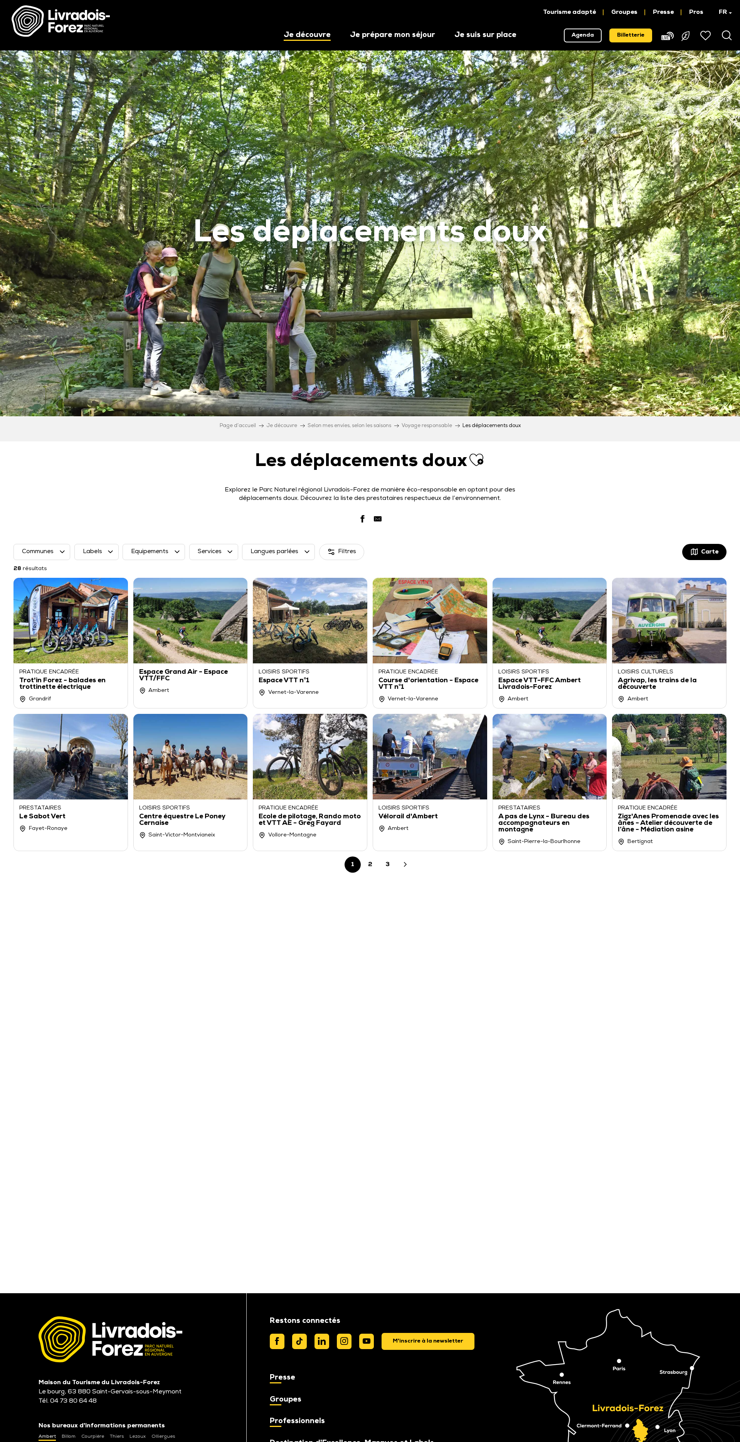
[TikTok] (299, 1341)
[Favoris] (706, 35)
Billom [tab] (69, 1436)
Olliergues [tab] (163, 1436)
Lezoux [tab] (138, 1436)
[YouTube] (366, 1341)
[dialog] (428, 1341)
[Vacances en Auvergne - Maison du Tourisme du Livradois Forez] (60, 21)
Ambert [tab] (47, 1436)
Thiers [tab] (117, 1436)
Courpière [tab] (92, 1436)
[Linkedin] (321, 1341)
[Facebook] (277, 1341)
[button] (721, 12)
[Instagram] (344, 1341)
